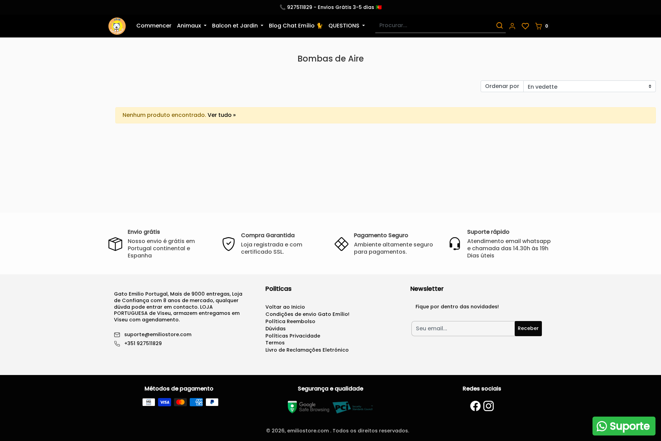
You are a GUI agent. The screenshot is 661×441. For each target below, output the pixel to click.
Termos (275, 342)
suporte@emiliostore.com (157, 334)
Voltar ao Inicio (285, 307)
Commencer (153, 26)
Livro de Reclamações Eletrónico (307, 349)
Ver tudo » (222, 115)
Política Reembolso (290, 321)
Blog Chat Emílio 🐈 (296, 26)
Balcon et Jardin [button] (235, 26)
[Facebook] (475, 406)
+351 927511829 (143, 343)
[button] (512, 26)
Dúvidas (275, 328)
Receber (528, 328)
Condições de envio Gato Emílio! (307, 314)
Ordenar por (502, 86)
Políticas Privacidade (292, 335)
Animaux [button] (189, 26)
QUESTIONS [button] (344, 26)
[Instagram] (488, 406)
